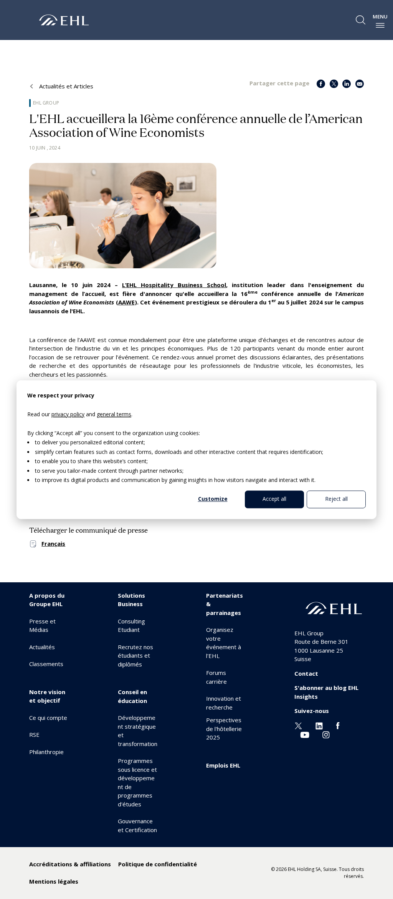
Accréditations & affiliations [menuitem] (70, 864)
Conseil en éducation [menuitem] (132, 696)
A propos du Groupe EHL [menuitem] (46, 600)
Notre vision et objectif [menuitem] (47, 696)
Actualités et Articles (65, 86)
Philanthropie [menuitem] (46, 752)
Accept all (274, 499)
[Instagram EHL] (326, 734)
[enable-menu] (380, 25)
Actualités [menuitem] (42, 647)
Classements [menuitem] (46, 664)
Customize (213, 499)
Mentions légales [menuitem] (53, 881)
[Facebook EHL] (338, 725)
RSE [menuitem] (34, 734)
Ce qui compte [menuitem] (48, 717)
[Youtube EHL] (304, 734)
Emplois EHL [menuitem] (223, 765)
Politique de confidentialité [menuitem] (157, 864)
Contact (306, 673)
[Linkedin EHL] (319, 725)
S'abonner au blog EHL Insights (326, 692)
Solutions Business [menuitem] (131, 600)
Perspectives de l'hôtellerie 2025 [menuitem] (224, 728)
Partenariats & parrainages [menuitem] (224, 604)
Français (53, 543)
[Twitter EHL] (298, 725)
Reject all (336, 499)
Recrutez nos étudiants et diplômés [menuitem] (135, 655)
